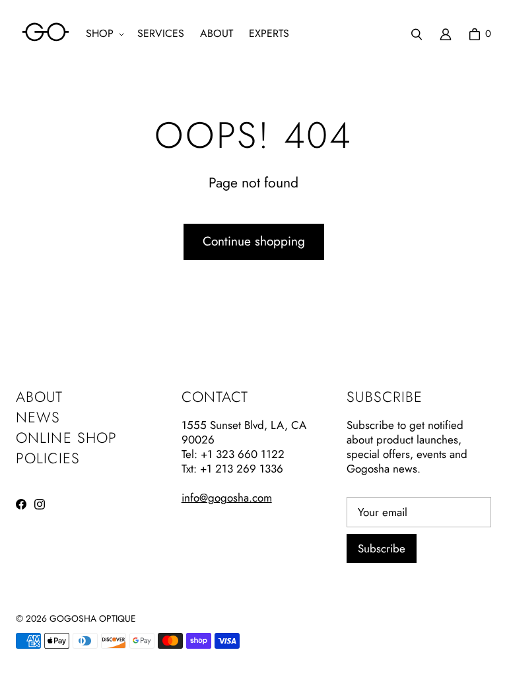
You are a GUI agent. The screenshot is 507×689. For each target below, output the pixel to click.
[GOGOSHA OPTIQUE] (45, 34)
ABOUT (39, 396)
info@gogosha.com (227, 498)
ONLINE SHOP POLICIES (66, 448)
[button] (103, 34)
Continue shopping (254, 241)
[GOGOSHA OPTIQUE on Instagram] (39, 504)
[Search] (416, 34)
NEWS (38, 417)
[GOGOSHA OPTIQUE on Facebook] (21, 504)
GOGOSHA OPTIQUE (93, 618)
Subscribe (381, 548)
